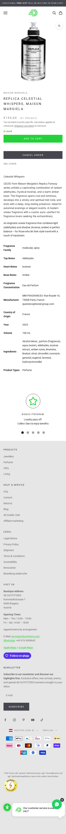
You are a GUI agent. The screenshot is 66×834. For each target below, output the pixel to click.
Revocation (10, 567)
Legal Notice (10, 538)
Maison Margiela (16, 93)
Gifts (6, 468)
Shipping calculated (24, 126)
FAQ (6, 491)
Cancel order (33, 155)
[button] (7, 807)
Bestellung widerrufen (15, 573)
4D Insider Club (12, 515)
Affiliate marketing (13, 520)
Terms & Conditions (14, 556)
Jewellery (9, 456)
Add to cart (33, 138)
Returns (8, 503)
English (48, 730)
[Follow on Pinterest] (23, 719)
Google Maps (25, 647)
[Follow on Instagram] (14, 719)
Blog (6, 509)
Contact (8, 497)
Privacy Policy (11, 544)
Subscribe (16, 706)
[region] (33, 410)
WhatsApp (9, 640)
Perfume (8, 462)
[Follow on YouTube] (32, 719)
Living (7, 474)
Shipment (9, 550)
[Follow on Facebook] (5, 719)
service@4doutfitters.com (25, 636)
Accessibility (10, 561)
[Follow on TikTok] (42, 719)
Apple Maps (10, 647)
